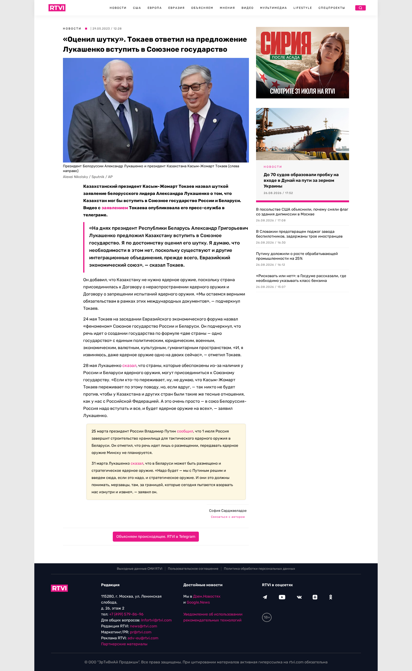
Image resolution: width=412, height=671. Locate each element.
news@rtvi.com (143, 626)
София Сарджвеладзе (228, 510)
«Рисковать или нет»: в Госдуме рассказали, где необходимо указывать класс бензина (301, 278)
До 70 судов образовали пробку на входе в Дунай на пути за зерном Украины (301, 180)
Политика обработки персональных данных (259, 569)
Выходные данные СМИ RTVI (139, 569)
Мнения (227, 8)
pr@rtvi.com (140, 632)
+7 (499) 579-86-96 (126, 614)
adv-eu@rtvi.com (143, 638)
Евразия (176, 8)
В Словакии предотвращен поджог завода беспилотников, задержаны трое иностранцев (299, 234)
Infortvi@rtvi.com (156, 620)
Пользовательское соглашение (193, 569)
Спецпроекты (332, 8)
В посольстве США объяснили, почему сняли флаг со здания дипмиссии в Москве (302, 211)
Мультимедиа (273, 8)
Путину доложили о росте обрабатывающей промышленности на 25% (297, 256)
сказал (129, 365)
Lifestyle (303, 8)
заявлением (115, 207)
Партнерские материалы (124, 644)
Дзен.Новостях (207, 596)
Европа (155, 8)
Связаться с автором (228, 516)
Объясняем (202, 8)
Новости (118, 8)
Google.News (198, 602)
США (137, 8)
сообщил (185, 431)
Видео (248, 8)
